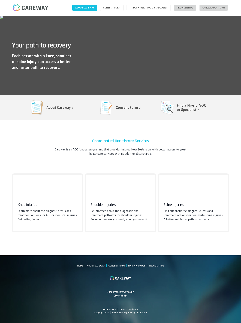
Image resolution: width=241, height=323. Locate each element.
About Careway (84, 7)
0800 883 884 (120, 295)
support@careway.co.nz (120, 292)
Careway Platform (213, 7)
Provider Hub (185, 7)
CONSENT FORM (116, 266)
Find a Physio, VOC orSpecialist (191, 107)
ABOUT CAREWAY (96, 266)
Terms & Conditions (129, 309)
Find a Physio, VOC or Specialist (149, 7)
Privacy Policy (109, 309)
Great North (141, 312)
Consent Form (111, 7)
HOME (80, 266)
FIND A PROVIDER (136, 266)
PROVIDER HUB (156, 266)
